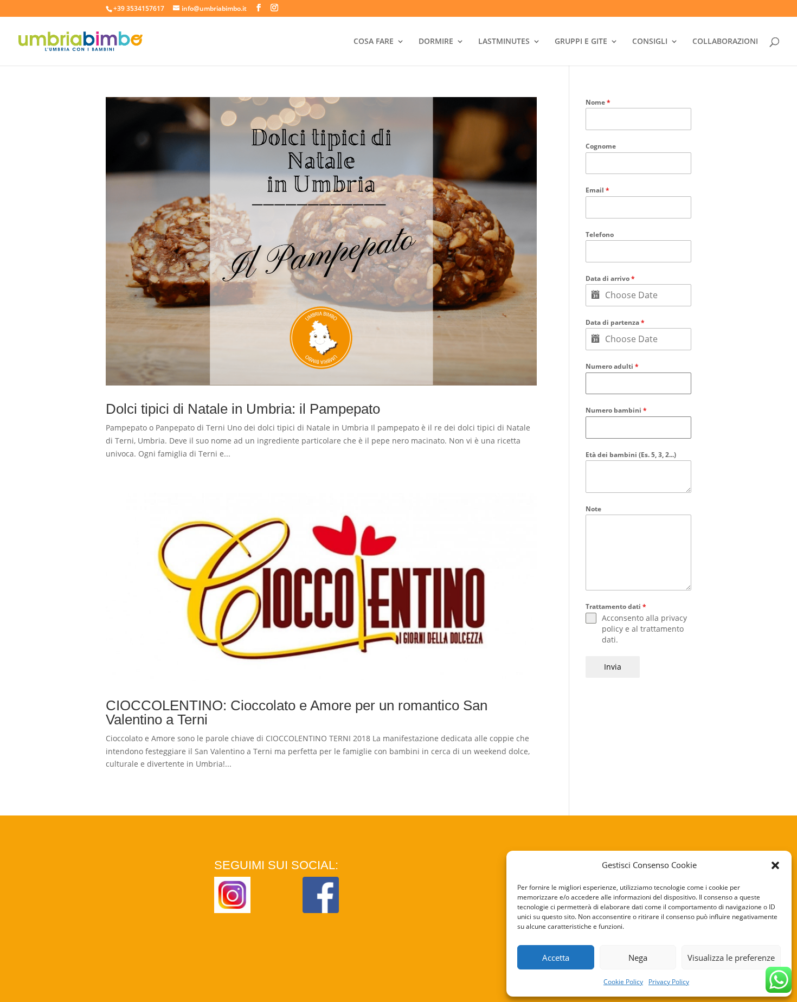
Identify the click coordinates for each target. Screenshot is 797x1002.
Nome (598, 102)
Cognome (601, 146)
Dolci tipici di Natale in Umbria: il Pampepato (243, 409)
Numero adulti (612, 366)
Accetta (555, 957)
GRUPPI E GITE (581, 41)
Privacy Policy (668, 981)
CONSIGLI (649, 41)
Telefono (600, 234)
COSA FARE (373, 41)
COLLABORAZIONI (725, 41)
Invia (612, 666)
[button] (775, 865)
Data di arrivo (610, 278)
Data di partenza (615, 322)
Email (597, 190)
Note (593, 508)
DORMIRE (436, 41)
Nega (637, 957)
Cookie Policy (623, 981)
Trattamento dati (616, 606)
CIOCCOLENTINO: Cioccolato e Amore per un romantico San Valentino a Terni (296, 712)
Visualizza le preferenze (731, 957)
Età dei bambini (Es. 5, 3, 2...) (631, 454)
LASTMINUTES (504, 41)
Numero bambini (616, 410)
